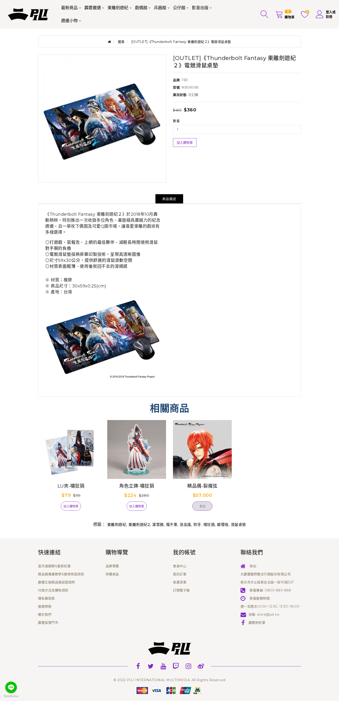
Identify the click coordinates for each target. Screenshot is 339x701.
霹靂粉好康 (257, 622)
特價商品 (112, 574)
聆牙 (197, 524)
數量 (176, 121)
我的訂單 (179, 574)
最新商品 (69, 7)
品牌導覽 (112, 566)
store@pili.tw (268, 614)
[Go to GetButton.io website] (11, 696)
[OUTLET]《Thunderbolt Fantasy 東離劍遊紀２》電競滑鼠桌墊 (181, 42)
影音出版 (200, 7)
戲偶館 (141, 7)
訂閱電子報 (181, 590)
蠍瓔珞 (223, 524)
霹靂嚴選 (92, 7)
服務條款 (44, 606)
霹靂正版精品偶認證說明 (56, 582)
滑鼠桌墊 (238, 524)
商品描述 (169, 199)
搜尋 (121, 42)
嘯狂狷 (209, 524)
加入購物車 (185, 142)
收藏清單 (179, 582)
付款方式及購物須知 (53, 590)
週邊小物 (69, 20)
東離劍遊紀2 (139, 524)
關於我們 (44, 614)
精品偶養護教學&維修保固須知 (61, 574)
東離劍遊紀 (117, 7)
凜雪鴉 (158, 524)
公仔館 (179, 7)
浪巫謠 (185, 524)
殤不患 (172, 524)
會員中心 (179, 566)
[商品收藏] (53, 508)
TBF (184, 80)
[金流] (169, 690)
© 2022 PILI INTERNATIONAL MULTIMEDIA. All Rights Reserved (169, 680)
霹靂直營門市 (48, 622)
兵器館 (160, 7)
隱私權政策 (46, 598)
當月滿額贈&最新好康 (54, 566)
